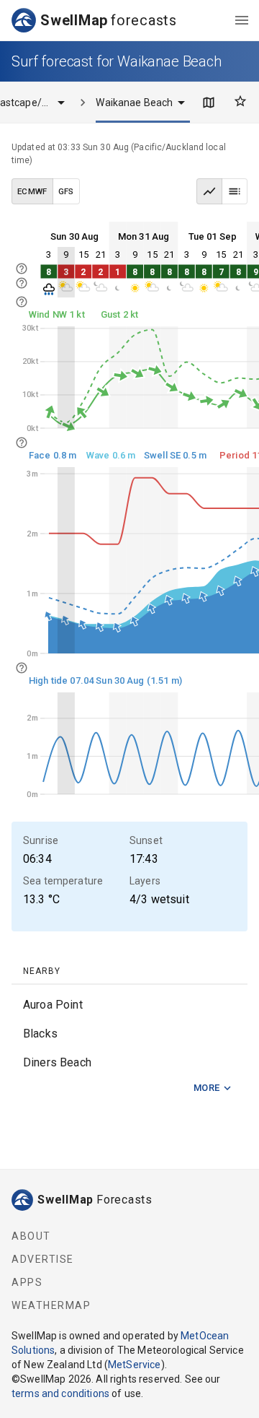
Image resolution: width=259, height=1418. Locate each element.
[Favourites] (240, 101)
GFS (66, 191)
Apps (27, 1282)
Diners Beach (57, 1062)
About (31, 1236)
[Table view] (234, 191)
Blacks (40, 1033)
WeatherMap (51, 1305)
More (207, 1087)
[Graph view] (209, 191)
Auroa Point (53, 1005)
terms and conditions (60, 1393)
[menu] (241, 20)
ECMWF (32, 191)
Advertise (43, 1259)
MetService (134, 1364)
